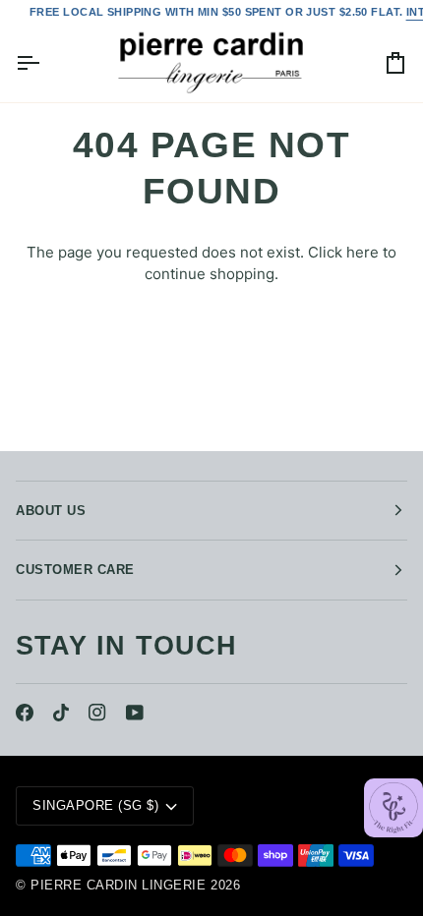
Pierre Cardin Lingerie (118, 885)
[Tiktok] (61, 712)
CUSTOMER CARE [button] (75, 569)
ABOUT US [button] (51, 510)
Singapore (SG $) (95, 805)
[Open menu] (45, 63)
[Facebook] (24, 712)
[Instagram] (97, 712)
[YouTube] (135, 712)
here (362, 252)
